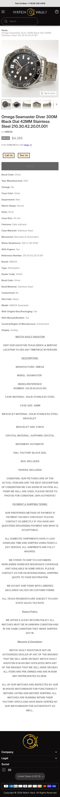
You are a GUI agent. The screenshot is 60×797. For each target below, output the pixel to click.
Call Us (9, 155)
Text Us (24, 155)
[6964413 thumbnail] (6, 104)
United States (28, 776)
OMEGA (9, 131)
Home (4, 30)
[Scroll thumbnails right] (56, 104)
